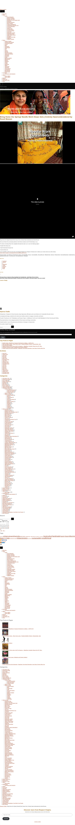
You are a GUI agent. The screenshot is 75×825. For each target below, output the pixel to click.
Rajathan (9, 406)
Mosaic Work (7, 741)
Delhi (6, 48)
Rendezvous (7, 71)
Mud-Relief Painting (6, 503)
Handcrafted (47, 536)
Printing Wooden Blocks (7, 504)
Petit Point (7, 460)
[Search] (5, 327)
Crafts (3, 14)
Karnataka (7, 56)
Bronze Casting (5, 385)
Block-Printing (10, 23)
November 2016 (5, 373)
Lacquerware (7, 440)
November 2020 (5, 359)
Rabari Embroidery (8, 462)
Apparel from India (6, 379)
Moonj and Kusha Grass (9, 448)
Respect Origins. (3, 86)
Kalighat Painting (10, 39)
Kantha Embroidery (6, 500)
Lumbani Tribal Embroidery (10, 442)
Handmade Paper (10, 33)
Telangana (7, 67)
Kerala (6, 57)
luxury (62, 536)
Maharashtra (7, 59)
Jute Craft (7, 434)
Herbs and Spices (10, 391)
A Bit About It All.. (6, 80)
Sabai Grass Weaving (9, 463)
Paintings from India (9, 454)
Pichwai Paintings (8, 461)
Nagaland (7, 61)
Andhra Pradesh (8, 41)
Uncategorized (5, 510)
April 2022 (4, 353)
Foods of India (8, 388)
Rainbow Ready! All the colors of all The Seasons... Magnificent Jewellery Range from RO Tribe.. (22, 346)
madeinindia (12, 538)
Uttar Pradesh (8, 68)
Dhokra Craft (9, 28)
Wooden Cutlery (8, 483)
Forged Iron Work (10, 30)
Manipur (6, 60)
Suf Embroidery (8, 470)
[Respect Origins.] (35, 114)
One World (4, 72)
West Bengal (7, 70)
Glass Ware (7, 425)
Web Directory (3, 541)
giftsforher (37, 536)
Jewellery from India (11, 37)
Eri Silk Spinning (10, 29)
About (3, 81)
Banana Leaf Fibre (11, 19)
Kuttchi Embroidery (9, 439)
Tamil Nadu (7, 66)
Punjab (6, 63)
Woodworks (7, 484)
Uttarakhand (7, 69)
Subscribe (6, 818)
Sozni (6, 465)
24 (0, 528)
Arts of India (4, 380)
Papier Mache (7, 455)
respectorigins (22, 538)
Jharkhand (7, 432)
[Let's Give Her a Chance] (5, 642)
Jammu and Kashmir (9, 53)
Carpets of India (8, 417)
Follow (2, 337)
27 (4, 528)
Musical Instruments (9, 452)
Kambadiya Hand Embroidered (11, 436)
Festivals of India (5, 490)
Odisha (6, 62)
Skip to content (3, 9)
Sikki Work (7, 464)
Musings (4, 78)
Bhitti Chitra (7, 414)
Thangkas (7, 474)
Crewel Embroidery (11, 26)
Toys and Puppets (8, 478)
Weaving (6, 481)
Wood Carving (7, 482)
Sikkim (6, 65)
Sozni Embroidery (8, 466)
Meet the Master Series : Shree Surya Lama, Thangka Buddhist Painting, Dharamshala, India (21, 344)
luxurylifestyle (70, 536)
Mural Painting (7, 451)
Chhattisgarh (7, 47)
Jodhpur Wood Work (9, 433)
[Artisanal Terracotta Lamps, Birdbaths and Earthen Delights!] (5, 656)
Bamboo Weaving (10, 18)
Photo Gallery (7, 76)
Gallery (3, 74)
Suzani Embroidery (8, 471)
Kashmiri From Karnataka (7, 502)
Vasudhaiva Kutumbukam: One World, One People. (12, 512)
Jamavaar (9, 36)
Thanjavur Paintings (9, 475)
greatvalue (41, 536)
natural (15, 538)
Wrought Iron (7, 485)
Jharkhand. (7, 54)
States (3, 40)
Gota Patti (9, 31)
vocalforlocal (46, 538)
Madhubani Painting (9, 443)
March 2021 (4, 358)
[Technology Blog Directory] (2, 542)
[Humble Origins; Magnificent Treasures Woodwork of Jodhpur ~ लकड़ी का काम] (5, 627)
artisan (5, 536)
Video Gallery (7, 77)
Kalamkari (9, 38)
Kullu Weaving (7, 438)
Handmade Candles (11, 32)
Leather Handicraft (8, 441)
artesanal (1, 536)
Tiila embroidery (8, 476)
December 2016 (5, 372)
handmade (56, 536)
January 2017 (5, 371)
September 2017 (5, 363)
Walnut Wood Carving (9, 480)
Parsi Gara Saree (8, 456)
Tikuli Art (6, 477)
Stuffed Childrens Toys (9, 468)
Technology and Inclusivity (10, 73)
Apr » (4, 530)
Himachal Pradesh (8, 52)
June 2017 (4, 365)
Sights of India (8, 393)
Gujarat (6, 50)
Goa (5, 49)
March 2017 (4, 369)
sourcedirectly (30, 538)
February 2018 (5, 361)
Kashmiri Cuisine (10, 392)
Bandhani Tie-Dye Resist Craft (13, 20)
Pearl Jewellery (8, 459)
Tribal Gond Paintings (9, 479)
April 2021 (4, 357)
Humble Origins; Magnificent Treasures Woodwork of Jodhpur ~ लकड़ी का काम (17, 343)
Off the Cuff (4, 79)
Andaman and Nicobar (9, 42)
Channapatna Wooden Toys (12, 25)
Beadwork (9, 21)
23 (8, 526)
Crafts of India (5, 408)
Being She (4, 13)
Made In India (5, 538)
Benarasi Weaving (10, 22)
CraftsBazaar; (27, 536)
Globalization (5, 493)
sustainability (36, 538)
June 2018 (4, 360)
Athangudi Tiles (8, 409)
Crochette (9, 27)
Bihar (6, 45)
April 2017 (4, 368)
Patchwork (7, 458)
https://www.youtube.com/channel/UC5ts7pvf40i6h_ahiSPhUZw (13, 252)
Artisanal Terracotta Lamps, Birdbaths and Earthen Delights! (14, 347)
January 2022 (5, 354)
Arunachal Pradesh (8, 43)
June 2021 (4, 355)
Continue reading (37, 821)
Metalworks (7, 445)
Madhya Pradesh (8, 58)
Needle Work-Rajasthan (10, 453)
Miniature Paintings (8, 446)
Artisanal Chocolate (11, 389)
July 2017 (4, 364)
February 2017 (5, 370)
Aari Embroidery (10, 17)
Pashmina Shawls (8, 457)
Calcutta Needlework (11, 24)
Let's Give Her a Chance (7, 345)
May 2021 (4, 356)
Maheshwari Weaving (9, 444)
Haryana (6, 51)
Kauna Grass (7, 437)
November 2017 (5, 362)
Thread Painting (5, 508)
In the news (4, 496)
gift (35, 536)
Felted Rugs (7, 423)
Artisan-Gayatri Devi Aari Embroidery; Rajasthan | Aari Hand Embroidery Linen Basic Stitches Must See (23, 348)
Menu (3, 11)
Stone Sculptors (8, 467)
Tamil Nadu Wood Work (9, 472)
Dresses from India (8, 421)
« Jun (1, 530)
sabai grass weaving (6, 506)
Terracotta (7, 473)
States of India (8, 394)
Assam (6, 44)
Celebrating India (5, 387)
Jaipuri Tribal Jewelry (11, 34)
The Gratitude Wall (6, 507)
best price (22, 536)
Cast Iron (6, 418)
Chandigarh (7, 46)
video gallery (7, 492)
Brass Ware (7, 416)
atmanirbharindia (14, 536)
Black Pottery (7, 415)
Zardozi (6, 486)
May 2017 (4, 367)
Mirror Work (7, 447)
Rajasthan (7, 64)
